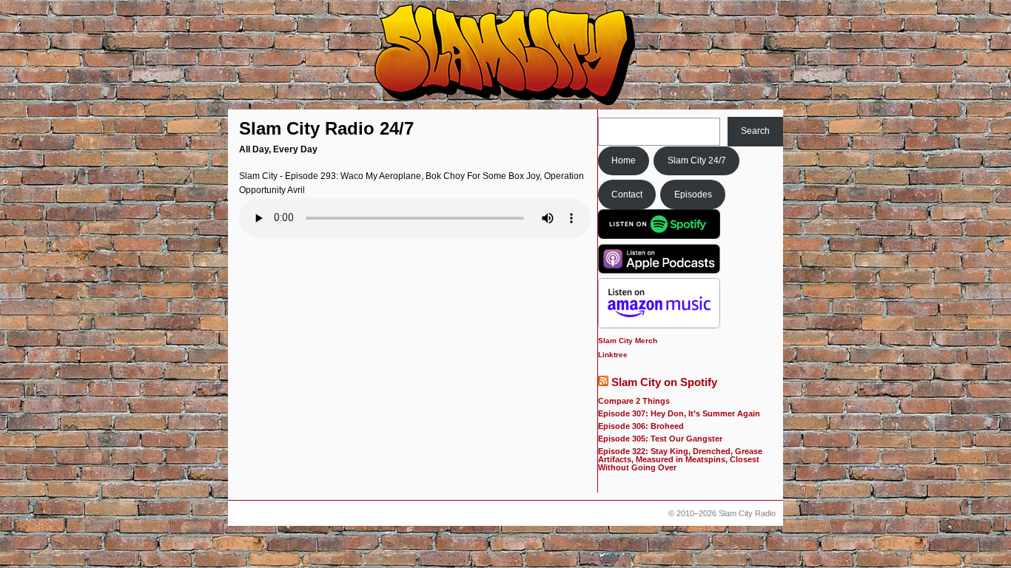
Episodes (693, 194)
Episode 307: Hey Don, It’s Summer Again (679, 413)
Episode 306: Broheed (641, 426)
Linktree (613, 355)
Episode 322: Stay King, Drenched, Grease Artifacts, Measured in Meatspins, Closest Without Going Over (680, 459)
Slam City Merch (627, 341)
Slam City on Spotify (664, 382)
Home (623, 160)
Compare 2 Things (634, 400)
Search (755, 131)
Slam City (505, 55)
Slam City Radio (747, 513)
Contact (626, 194)
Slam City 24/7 (697, 160)
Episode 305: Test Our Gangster (660, 438)
